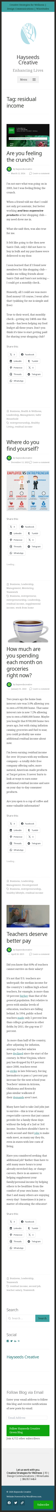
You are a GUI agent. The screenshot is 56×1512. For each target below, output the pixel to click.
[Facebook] (9, 1502)
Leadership (13, 414)
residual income (24, 426)
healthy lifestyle (15, 892)
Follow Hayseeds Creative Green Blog (24, 1430)
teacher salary (14, 1290)
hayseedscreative (24, 169)
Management (27, 414)
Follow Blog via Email (25, 1392)
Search (42, 1318)
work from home (25, 607)
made (20, 1018)
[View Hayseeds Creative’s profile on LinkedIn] (15, 1341)
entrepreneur (28, 595)
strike (13, 1071)
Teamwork (12, 591)
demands (18, 1097)
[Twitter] (15, 1502)
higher (24, 996)
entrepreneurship (20, 422)
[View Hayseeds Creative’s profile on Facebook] (8, 1341)
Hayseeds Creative (28, 59)
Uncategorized (30, 884)
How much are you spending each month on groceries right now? (24, 662)
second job (34, 1286)
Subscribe (43, 1504)
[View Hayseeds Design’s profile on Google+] (19, 1341)
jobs (37, 1133)
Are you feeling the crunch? (24, 156)
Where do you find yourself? (23, 445)
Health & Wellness (31, 411)
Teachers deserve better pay (27, 937)
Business (15, 411)
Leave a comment (41, 173)
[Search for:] (20, 1318)
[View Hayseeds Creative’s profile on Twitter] (11, 1341)
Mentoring (27, 588)
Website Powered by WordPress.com (24, 1496)
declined (18, 1053)
